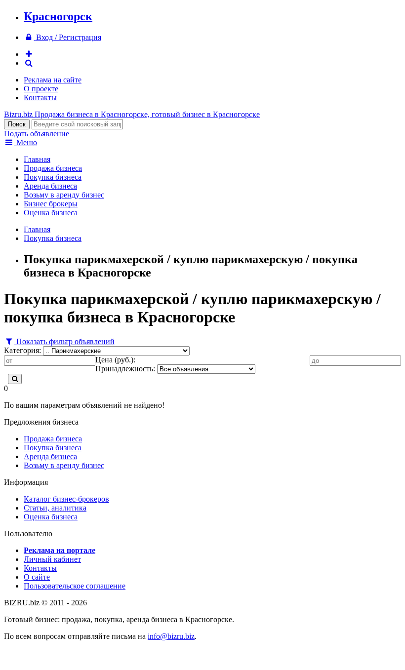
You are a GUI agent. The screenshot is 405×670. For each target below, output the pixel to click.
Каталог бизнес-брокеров (66, 499)
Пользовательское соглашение (74, 586)
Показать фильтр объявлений (64, 341)
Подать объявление (36, 133)
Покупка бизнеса (52, 177)
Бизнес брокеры (51, 203)
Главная (37, 159)
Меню (25, 142)
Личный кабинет (52, 559)
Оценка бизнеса (51, 212)
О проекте (41, 88)
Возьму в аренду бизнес (64, 195)
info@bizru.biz (171, 636)
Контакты (40, 97)
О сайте (37, 577)
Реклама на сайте (52, 80)
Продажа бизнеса (53, 168)
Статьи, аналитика (55, 508)
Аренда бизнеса (50, 186)
